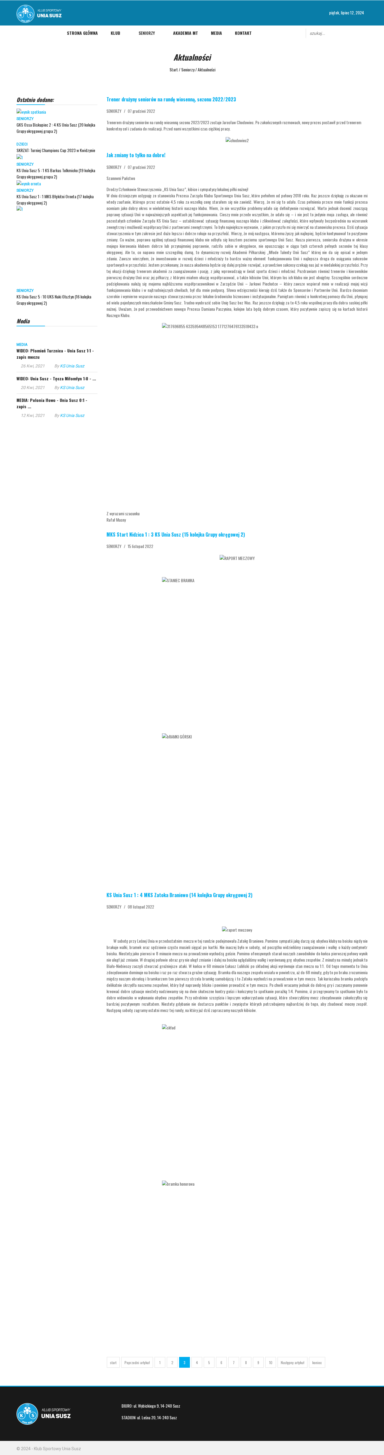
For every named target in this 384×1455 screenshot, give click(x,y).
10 (270, 1362)
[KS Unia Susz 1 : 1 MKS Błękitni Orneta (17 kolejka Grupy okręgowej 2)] (28, 183)
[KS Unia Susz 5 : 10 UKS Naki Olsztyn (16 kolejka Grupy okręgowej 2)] (57, 246)
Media (216, 33)
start (113, 1362)
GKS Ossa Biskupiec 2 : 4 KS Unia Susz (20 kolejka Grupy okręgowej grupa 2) (55, 127)
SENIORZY (25, 119)
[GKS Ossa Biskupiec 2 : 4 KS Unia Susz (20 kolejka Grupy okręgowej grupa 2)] (31, 111)
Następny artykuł (292, 1362)
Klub (115, 33)
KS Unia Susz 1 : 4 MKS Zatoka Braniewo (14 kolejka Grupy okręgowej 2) (179, 895)
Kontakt (243, 33)
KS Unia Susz (72, 366)
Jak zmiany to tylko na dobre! (135, 155)
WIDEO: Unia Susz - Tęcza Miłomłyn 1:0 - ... (56, 378)
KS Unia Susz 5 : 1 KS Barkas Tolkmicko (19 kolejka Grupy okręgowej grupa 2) (55, 173)
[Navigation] (20, 32)
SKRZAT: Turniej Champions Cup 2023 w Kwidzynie (55, 150)
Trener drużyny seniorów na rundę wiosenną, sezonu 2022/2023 (171, 99)
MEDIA (21, 345)
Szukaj (365, 32)
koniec (317, 1362)
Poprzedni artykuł (137, 1362)
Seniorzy (147, 33)
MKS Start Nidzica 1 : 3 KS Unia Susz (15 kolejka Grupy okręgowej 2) (175, 534)
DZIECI (22, 144)
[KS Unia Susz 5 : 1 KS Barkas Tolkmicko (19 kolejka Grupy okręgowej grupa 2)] (19, 156)
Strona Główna (82, 33)
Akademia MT (185, 33)
